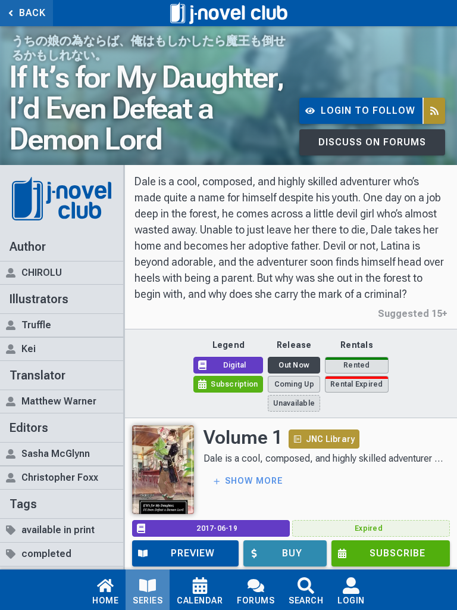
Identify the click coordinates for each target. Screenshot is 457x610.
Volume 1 (243, 437)
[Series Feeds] (434, 111)
